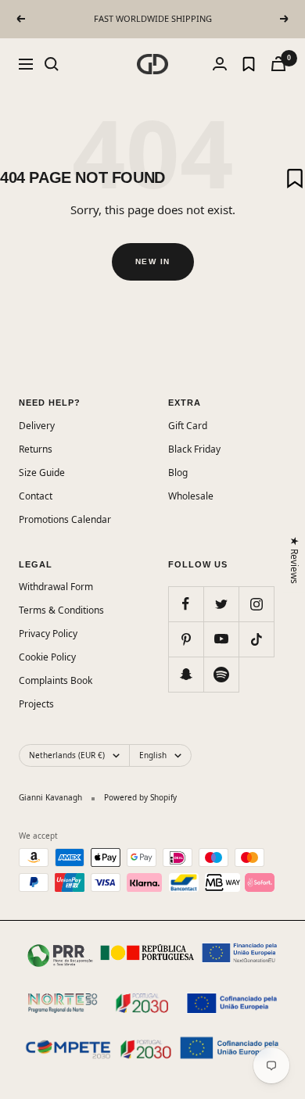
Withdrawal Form (56, 586)
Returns (35, 449)
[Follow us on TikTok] (256, 639)
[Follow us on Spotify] (221, 674)
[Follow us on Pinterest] (185, 639)
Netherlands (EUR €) (67, 755)
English (153, 755)
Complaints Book (55, 680)
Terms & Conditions (61, 610)
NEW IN (152, 261)
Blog (178, 472)
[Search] (52, 64)
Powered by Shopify (140, 797)
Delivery (37, 425)
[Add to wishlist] (295, 178)
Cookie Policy (47, 657)
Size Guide (42, 472)
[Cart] (278, 63)
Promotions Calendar (65, 519)
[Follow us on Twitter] (221, 603)
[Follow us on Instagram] (256, 603)
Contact (35, 496)
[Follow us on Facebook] (185, 603)
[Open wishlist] (248, 64)
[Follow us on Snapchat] (185, 674)
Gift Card (187, 425)
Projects (36, 704)
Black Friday (194, 449)
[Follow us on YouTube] (221, 639)
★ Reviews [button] (295, 560)
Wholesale (191, 496)
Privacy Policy (48, 633)
